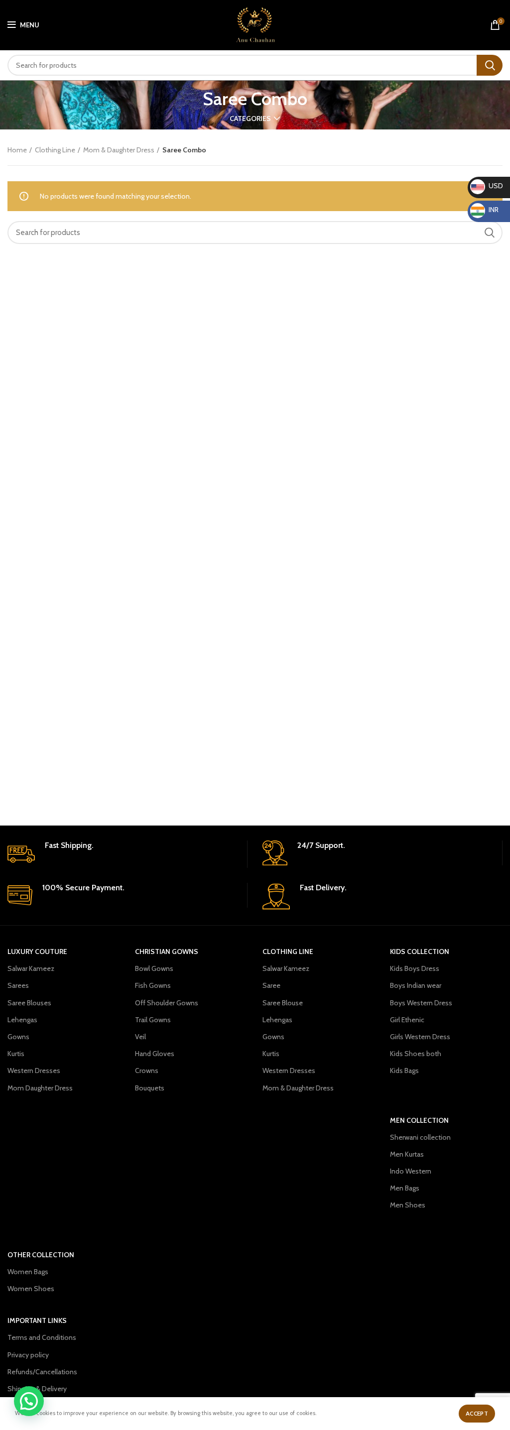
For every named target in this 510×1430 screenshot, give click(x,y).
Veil (140, 1036)
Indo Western (410, 1171)
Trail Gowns (153, 1019)
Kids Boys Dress (414, 968)
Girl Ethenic (407, 1019)
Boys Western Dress (421, 1002)
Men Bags (404, 1188)
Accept (477, 1413)
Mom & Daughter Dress (118, 149)
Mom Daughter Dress (40, 1087)
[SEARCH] (490, 65)
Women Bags (27, 1271)
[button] (29, 1401)
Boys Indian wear (415, 985)
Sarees (18, 985)
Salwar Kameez (30, 968)
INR (486, 209)
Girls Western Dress (420, 1036)
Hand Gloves (154, 1053)
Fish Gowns (153, 985)
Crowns (146, 1070)
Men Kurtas (407, 1154)
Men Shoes (407, 1204)
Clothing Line (55, 149)
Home (17, 149)
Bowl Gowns (154, 968)
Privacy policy (28, 1354)
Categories (250, 118)
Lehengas (22, 1019)
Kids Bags (404, 1070)
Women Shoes (30, 1288)
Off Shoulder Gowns (166, 1002)
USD (487, 185)
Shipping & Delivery (37, 1388)
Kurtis (15, 1053)
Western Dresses (33, 1070)
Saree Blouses (29, 1002)
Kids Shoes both (415, 1053)
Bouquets (149, 1087)
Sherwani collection (420, 1137)
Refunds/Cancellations (42, 1371)
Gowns (18, 1036)
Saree (271, 985)
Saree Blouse (282, 1002)
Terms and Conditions (41, 1337)
